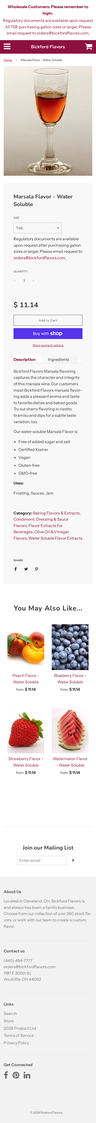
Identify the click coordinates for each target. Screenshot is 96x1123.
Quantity (21, 271)
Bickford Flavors (48, 47)
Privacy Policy (16, 1042)
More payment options (48, 345)
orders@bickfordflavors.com (39, 257)
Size (16, 218)
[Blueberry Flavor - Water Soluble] (70, 647)
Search (10, 1013)
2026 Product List (20, 1028)
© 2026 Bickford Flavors (46, 1112)
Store (9, 1020)
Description (24, 359)
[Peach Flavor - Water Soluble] (25, 647)
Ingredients (58, 359)
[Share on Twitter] (26, 569)
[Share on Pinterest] (37, 569)
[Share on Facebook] (17, 569)
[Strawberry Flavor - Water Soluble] (25, 730)
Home (8, 60)
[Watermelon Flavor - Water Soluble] (70, 730)
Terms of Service (19, 1035)
